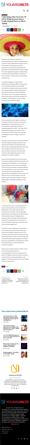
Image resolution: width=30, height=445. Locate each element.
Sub (7, 266)
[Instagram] (14, 387)
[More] (23, 29)
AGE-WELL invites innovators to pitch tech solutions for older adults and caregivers (11, 327)
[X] (12, 29)
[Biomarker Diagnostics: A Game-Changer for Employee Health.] (24, 346)
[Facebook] (8, 29)
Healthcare (4, 14)
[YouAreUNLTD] (15, 368)
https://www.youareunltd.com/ (15, 377)
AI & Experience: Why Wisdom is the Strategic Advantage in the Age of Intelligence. (10, 318)
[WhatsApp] (19, 29)
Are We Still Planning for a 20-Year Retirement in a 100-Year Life (11, 336)
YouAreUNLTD (6, 26)
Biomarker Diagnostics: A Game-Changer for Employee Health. (11, 345)
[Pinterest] (15, 29)
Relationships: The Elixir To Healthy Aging (11, 353)
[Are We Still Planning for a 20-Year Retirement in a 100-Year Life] (24, 337)
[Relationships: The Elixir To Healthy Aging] (24, 355)
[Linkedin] (16, 387)
